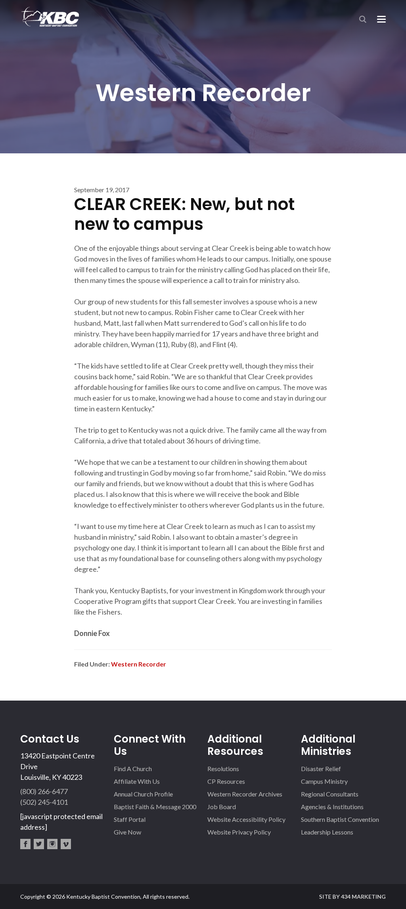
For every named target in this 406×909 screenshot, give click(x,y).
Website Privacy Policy (239, 832)
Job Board (221, 806)
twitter (39, 844)
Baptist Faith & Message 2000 (155, 806)
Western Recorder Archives (244, 794)
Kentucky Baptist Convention (49, 16)
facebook (25, 844)
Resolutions (223, 768)
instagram (52, 844)
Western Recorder (138, 664)
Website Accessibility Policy (246, 819)
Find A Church (133, 768)
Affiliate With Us (137, 781)
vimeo (66, 844)
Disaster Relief (321, 768)
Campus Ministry (324, 781)
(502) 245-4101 (44, 802)
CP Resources (226, 781)
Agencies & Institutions (332, 806)
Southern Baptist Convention (340, 819)
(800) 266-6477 (44, 791)
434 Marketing (363, 896)
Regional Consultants (329, 794)
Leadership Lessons (327, 832)
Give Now (127, 832)
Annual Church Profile (143, 794)
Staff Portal (130, 819)
